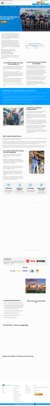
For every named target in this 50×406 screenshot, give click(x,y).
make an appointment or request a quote (32, 249)
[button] (36, 311)
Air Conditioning (12, 6)
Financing (38, 6)
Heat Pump (26, 393)
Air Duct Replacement (17, 398)
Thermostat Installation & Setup (18, 401)
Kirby (18, 287)
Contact (43, 6)
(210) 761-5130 (40, 2)
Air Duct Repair (16, 397)
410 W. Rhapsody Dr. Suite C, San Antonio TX (7, 0)
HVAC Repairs (20, 6)
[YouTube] (41, 0)
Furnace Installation (28, 390)
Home (6, 6)
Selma (11, 289)
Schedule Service (36, 4)
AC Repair (15, 389)
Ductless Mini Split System (17, 394)
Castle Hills (4, 289)
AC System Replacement (17, 387)
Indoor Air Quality (16, 400)
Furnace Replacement (28, 389)
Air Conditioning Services (17, 393)
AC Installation (16, 388)
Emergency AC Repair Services (18, 396)
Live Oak (11, 287)
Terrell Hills (19, 289)
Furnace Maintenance (28, 392)
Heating (27, 6)
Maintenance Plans (38, 394)
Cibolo (4, 287)
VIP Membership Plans (45, 0)
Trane (8, 263)
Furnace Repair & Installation (27, 388)
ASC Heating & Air (32, 202)
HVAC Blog (3, 392)
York (10, 263)
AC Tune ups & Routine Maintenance (17, 392)
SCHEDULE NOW (3, 21)
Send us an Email (37, 392)
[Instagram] (34, 405)
